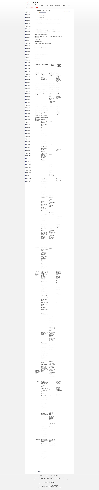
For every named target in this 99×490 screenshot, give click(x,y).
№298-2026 (28, 31)
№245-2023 (28, 113)
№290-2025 (28, 43)
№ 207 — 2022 (28, 172)
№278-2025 (28, 62)
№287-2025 (28, 48)
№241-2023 (28, 119)
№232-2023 (28, 135)
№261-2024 (28, 88)
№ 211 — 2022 (28, 167)
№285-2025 (28, 51)
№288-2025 (28, 46)
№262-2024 (28, 87)
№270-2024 (28, 74)
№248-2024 (28, 108)
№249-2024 (28, 107)
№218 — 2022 (28, 158)
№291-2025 (28, 42)
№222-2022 (28, 150)
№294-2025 (28, 37)
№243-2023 (28, 116)
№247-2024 (28, 110)
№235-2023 (28, 130)
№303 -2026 (28, 23)
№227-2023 (28, 139)
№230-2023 (28, 138)
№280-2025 (28, 59)
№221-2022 (28, 152)
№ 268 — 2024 (28, 77)
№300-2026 (28, 28)
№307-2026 (28, 17)
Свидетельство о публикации (60, 5)
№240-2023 (28, 121)
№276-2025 (28, 65)
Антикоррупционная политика (55, 483)
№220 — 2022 (28, 153)
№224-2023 (28, 147)
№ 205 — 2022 (28, 175)
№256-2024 (28, 96)
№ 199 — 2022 (28, 183)
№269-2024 (28, 76)
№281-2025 (28, 57)
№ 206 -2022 (28, 173)
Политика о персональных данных (44, 483)
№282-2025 (28, 56)
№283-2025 (28, 54)
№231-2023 (28, 136)
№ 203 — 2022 (28, 178)
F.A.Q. (69, 5)
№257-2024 (28, 94)
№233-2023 (28, 133)
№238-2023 (28, 125)
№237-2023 (28, 127)
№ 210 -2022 (28, 169)
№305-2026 (28, 20)
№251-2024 (28, 104)
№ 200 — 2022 (28, 181)
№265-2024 (28, 82)
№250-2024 (28, 105)
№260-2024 (28, 90)
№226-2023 (28, 144)
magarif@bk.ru (56, 485)
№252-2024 (28, 102)
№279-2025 (28, 60)
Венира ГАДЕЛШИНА (39, 471)
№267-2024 (28, 79)
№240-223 (27, 122)
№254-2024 (28, 99)
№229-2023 (28, 141)
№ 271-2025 (28, 71)
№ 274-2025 (28, 68)
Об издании (41, 5)
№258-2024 (28, 93)
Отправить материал (34, 7)
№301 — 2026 (28, 26)
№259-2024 (28, 91)
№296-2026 (28, 34)
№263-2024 (28, 85)
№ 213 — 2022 (28, 164)
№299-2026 (28, 29)
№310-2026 (28, 12)
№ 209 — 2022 (28, 170)
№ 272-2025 (28, 73)
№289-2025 (28, 45)
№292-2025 (28, 40)
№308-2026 (28, 15)
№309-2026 (28, 14)
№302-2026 (28, 25)
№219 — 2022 (28, 155)
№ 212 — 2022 (28, 166)
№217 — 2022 (28, 156)
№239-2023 (28, 124)
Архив (27, 7)
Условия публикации (49, 5)
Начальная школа (43, 12)
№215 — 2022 (28, 161)
